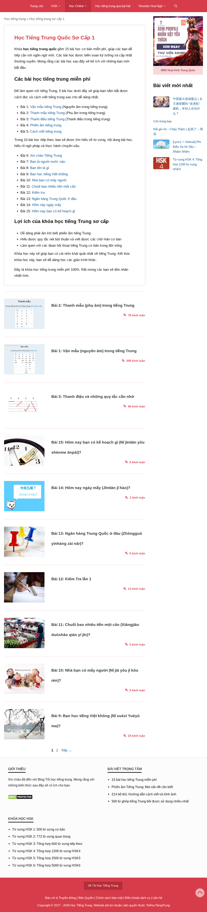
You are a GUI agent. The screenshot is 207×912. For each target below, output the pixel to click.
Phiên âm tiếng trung (45, 125)
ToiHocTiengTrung (158, 905)
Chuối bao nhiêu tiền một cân (54, 186)
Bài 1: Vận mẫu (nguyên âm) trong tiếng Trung (94, 351)
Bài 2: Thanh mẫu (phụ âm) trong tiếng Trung (92, 305)
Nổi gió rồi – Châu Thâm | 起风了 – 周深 (178, 131)
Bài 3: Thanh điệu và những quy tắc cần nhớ (92, 396)
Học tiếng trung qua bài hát (112, 6)
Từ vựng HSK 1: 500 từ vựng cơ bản (38, 829)
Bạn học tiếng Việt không (49, 174)
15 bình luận (136, 735)
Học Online (76, 6)
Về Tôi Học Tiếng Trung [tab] (103, 885)
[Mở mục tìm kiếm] (175, 6)
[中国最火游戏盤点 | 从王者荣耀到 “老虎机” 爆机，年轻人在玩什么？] (161, 102)
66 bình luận (136, 406)
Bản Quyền (85, 897)
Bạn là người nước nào (47, 162)
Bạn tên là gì (39, 168)
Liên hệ (157, 897)
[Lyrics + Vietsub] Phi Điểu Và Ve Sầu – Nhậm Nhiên (187, 146)
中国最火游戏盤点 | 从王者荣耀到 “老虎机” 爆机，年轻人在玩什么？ (188, 106)
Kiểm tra (38, 192)
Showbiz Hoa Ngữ (150, 6)
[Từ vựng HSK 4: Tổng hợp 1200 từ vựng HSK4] (161, 164)
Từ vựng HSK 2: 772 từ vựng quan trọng (41, 836)
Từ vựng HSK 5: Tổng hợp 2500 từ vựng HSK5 (46, 858)
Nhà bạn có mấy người (49, 180)
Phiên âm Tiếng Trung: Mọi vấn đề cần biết (142, 787)
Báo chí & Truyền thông (60, 897)
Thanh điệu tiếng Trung (47, 119)
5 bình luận (137, 644)
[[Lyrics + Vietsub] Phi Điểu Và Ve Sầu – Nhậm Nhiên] (161, 144)
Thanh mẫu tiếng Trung (47, 113)
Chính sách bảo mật (109, 897)
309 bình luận (135, 360)
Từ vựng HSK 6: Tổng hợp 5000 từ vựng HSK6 (46, 865)
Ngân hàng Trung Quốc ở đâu (54, 199)
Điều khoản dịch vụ (137, 897)
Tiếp (66, 750)
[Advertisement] (178, 239)
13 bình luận (136, 588)
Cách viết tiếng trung (45, 131)
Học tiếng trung (15, 19)
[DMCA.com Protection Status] (20, 798)
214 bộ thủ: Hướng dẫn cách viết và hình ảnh (144, 794)
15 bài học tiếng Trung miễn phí (134, 779)
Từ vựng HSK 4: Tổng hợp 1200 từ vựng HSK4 (187, 164)
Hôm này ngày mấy (46, 205)
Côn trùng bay (162, 121)
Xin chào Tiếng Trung (46, 155)
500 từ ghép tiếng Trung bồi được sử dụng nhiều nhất (150, 801)
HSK (54, 6)
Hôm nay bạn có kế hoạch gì (53, 211)
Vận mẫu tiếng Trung (45, 107)
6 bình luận (137, 462)
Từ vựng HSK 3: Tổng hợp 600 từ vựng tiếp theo (47, 843)
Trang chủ (36, 6)
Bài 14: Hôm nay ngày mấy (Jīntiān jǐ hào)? (90, 488)
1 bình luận (137, 497)
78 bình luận (136, 315)
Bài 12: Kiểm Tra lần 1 (71, 579)
